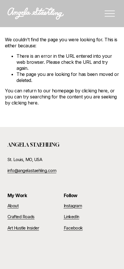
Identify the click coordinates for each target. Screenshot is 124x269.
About (13, 205)
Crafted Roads (21, 216)
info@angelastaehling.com (31, 170)
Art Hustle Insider (23, 228)
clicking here (95, 91)
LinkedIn (71, 216)
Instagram (73, 205)
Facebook (73, 228)
